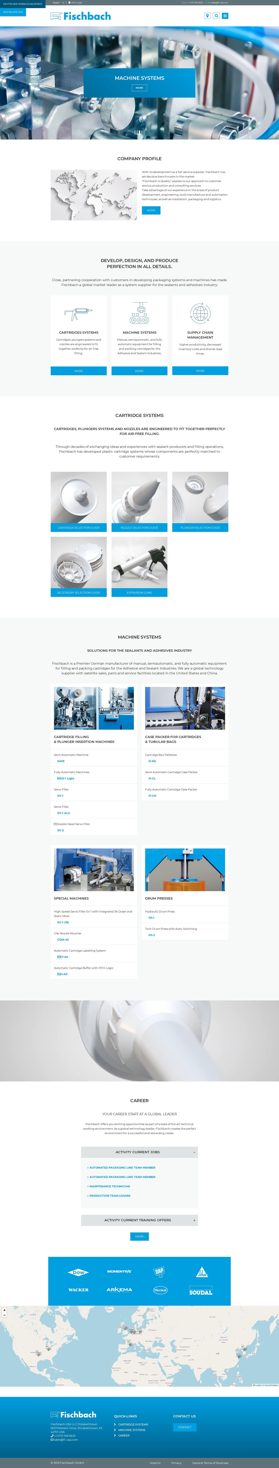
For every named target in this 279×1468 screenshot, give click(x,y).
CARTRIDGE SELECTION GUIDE (78, 527)
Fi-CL (152, 778)
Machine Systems (131, 1430)
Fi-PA (152, 761)
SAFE (61, 761)
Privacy (176, 1463)
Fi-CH (152, 795)
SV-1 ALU (63, 813)
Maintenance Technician (110, 1186)
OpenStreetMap (271, 1385)
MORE (94, 87)
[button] (134, 1331)
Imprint (155, 1463)
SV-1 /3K (63, 922)
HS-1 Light (65, 778)
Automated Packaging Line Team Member (122, 1167)
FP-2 (152, 935)
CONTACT (184, 1427)
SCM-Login (76, 2)
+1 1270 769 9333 (64, 1435)
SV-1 (60, 795)
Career (123, 1435)
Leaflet (258, 1385)
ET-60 (62, 957)
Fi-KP (62, 974)
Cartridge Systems (133, 1424)
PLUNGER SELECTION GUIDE (200, 527)
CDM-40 (63, 939)
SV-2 (60, 830)
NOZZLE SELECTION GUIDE (139, 527)
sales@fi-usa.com (220, 2)
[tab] (139, 1152)
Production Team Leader (110, 1195)
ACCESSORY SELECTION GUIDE (78, 592)
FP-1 (151, 917)
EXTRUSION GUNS (139, 592)
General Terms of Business (210, 1463)
